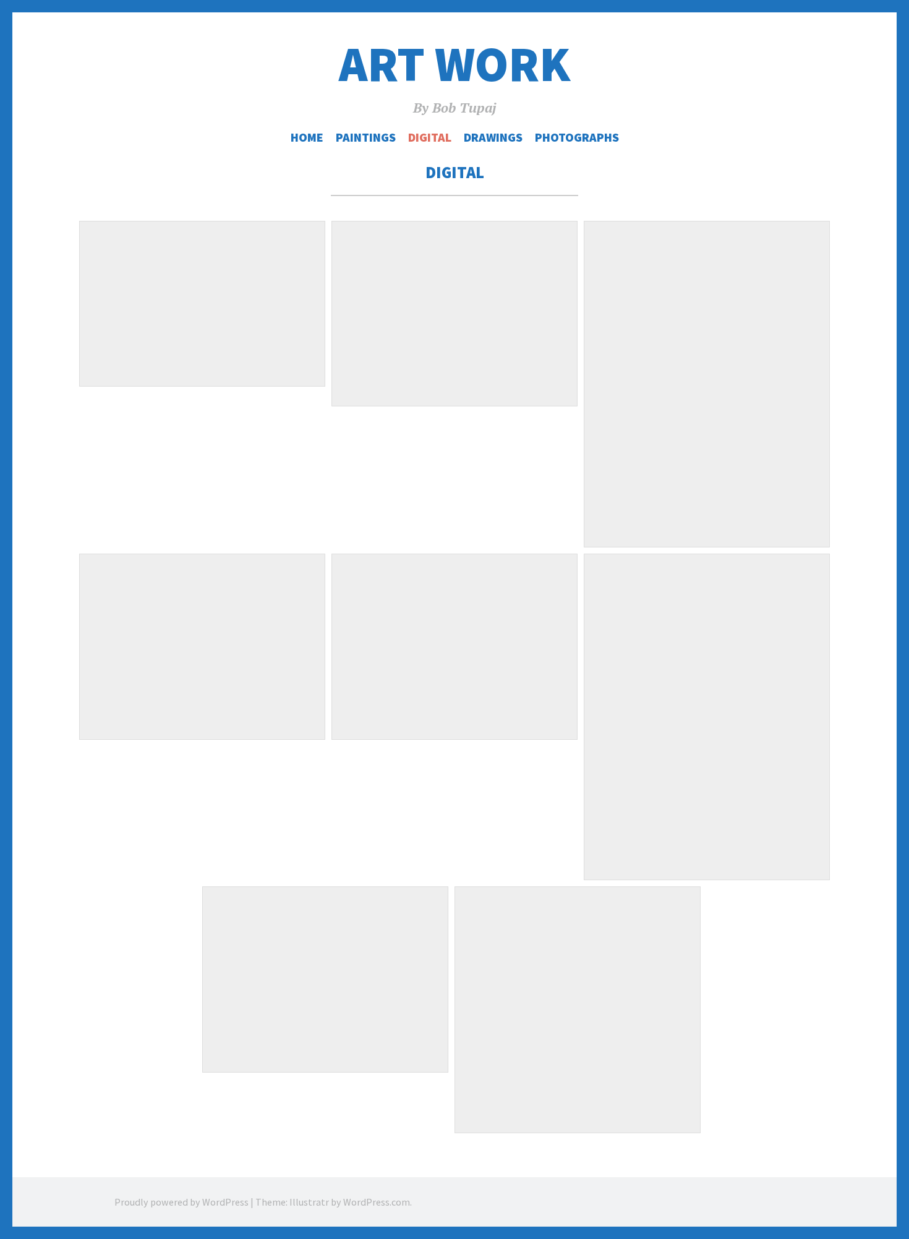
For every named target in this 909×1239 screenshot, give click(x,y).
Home (307, 137)
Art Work (454, 64)
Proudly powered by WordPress (181, 1202)
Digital (429, 137)
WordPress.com (376, 1202)
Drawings (493, 137)
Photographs (577, 137)
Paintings (366, 137)
